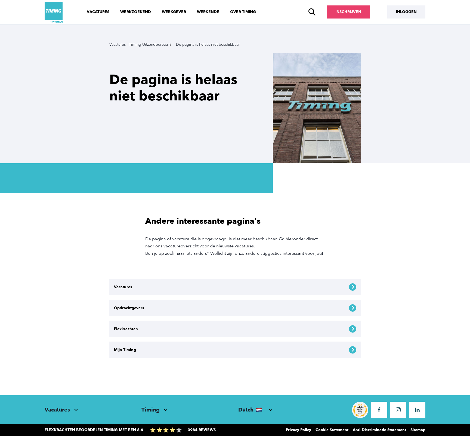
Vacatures (98, 11)
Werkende (208, 11)
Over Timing (243, 11)
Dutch (245, 409)
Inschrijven (348, 11)
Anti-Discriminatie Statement (379, 429)
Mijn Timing (125, 349)
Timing (150, 409)
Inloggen (406, 11)
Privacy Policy (298, 429)
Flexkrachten (126, 328)
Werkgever (174, 11)
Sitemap (417, 429)
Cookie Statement (332, 429)
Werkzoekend (135, 11)
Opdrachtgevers (129, 308)
